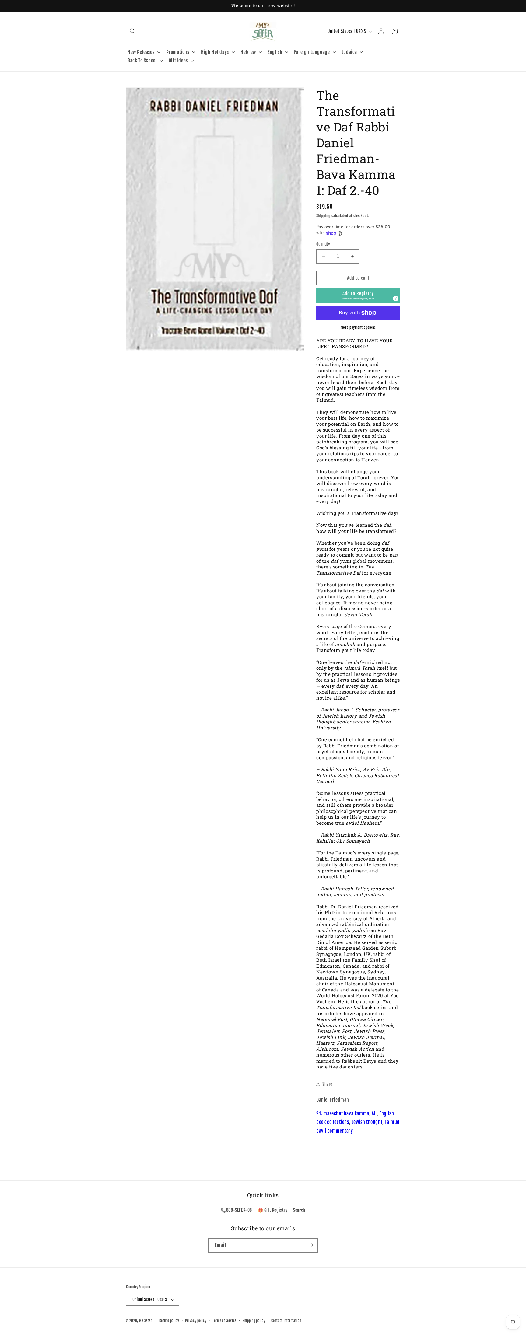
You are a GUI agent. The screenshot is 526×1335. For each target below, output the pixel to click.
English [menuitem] (275, 52)
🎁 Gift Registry (273, 1210)
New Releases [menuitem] (141, 52)
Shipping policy (254, 1321)
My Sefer (145, 1321)
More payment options (358, 327)
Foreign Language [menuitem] (312, 52)
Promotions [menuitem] (177, 52)
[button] (132, 31)
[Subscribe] (310, 1245)
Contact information (286, 1321)
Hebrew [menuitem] (248, 52)
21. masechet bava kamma (342, 1113)
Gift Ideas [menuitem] (178, 61)
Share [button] (327, 1084)
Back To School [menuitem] (142, 61)
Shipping (323, 215)
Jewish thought (367, 1122)
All (374, 1113)
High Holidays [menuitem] (215, 52)
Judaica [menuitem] (349, 52)
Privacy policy (195, 1321)
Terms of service (224, 1321)
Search (299, 1210)
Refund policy (169, 1321)
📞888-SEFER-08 (236, 1210)
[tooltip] (395, 298)
